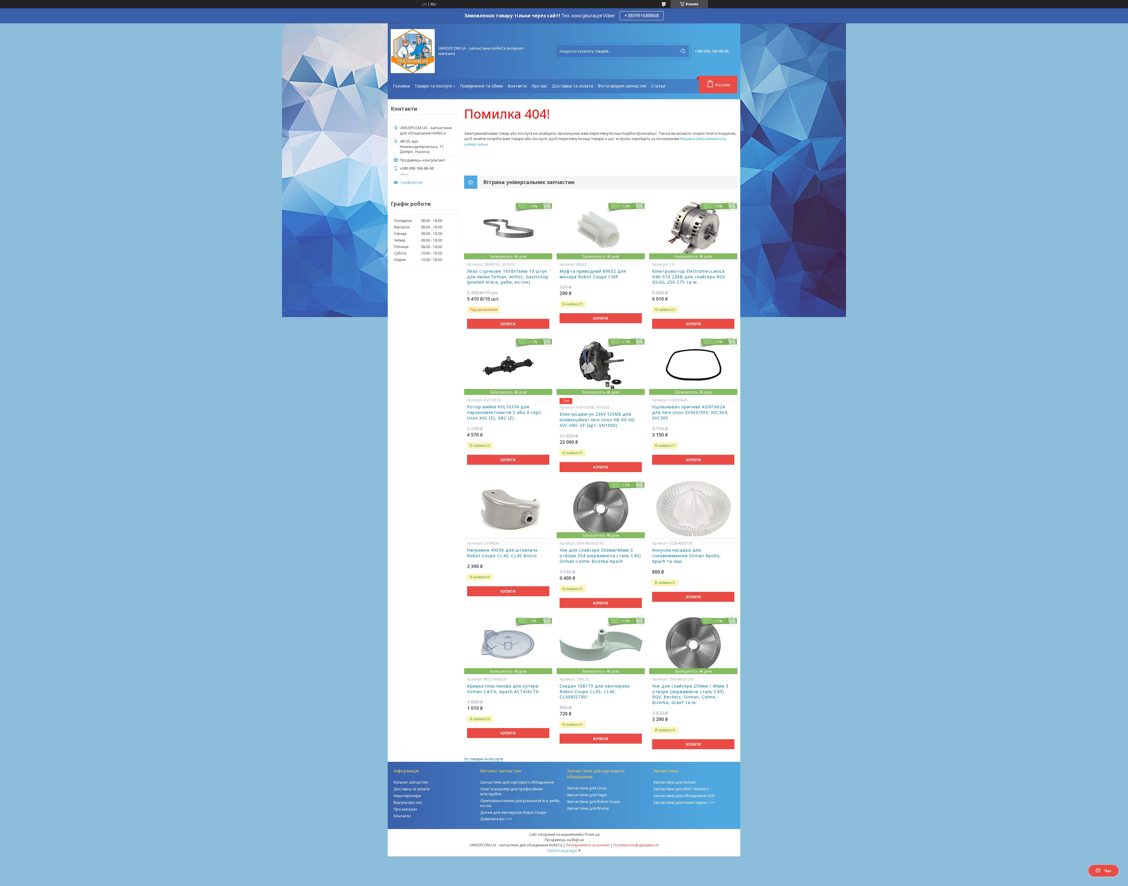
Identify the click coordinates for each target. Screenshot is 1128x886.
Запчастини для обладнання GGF (684, 795)
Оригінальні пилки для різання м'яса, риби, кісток (520, 803)
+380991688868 (641, 15)
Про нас (539, 86)
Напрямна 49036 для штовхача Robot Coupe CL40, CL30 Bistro (502, 553)
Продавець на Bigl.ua (564, 839)
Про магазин (405, 809)
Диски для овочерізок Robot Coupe (513, 812)
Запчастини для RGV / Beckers (681, 788)
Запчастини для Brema (588, 808)
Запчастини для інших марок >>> (684, 802)
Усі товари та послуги (483, 759)
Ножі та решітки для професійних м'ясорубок (511, 791)
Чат (1108, 870)
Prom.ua (592, 834)
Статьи (658, 86)
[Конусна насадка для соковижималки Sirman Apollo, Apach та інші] (693, 508)
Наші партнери (407, 795)
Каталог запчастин (411, 782)
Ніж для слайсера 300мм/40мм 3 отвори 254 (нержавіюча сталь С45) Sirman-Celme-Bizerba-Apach (600, 556)
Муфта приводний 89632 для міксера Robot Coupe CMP (593, 274)
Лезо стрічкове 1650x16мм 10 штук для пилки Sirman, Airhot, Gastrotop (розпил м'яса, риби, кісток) (507, 277)
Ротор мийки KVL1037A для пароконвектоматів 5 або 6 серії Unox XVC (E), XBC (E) (504, 412)
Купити (508, 323)
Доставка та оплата (572, 86)
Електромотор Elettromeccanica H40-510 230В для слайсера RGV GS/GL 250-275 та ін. (688, 277)
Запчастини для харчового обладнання (517, 782)
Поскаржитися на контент (588, 845)
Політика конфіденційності (636, 845)
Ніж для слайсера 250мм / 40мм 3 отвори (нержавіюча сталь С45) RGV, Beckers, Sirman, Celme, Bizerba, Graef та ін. (690, 694)
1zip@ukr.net (411, 182)
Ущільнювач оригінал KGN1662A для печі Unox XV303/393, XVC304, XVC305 (690, 412)
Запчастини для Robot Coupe (593, 801)
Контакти (517, 86)
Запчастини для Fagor (587, 794)
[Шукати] (683, 51)
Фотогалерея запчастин (622, 86)
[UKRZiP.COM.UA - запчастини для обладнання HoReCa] (413, 51)
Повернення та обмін (481, 86)
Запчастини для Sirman (674, 782)
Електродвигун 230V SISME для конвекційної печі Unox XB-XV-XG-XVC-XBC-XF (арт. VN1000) (598, 420)
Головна (401, 86)
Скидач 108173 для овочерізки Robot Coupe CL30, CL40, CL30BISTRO (595, 691)
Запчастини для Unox (587, 788)
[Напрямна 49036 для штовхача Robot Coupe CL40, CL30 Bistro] (508, 508)
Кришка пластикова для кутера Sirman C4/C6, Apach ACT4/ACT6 (503, 688)
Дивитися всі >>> (496, 818)
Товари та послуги (433, 86)
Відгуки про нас (408, 802)
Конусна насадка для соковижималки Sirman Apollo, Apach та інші (686, 556)
